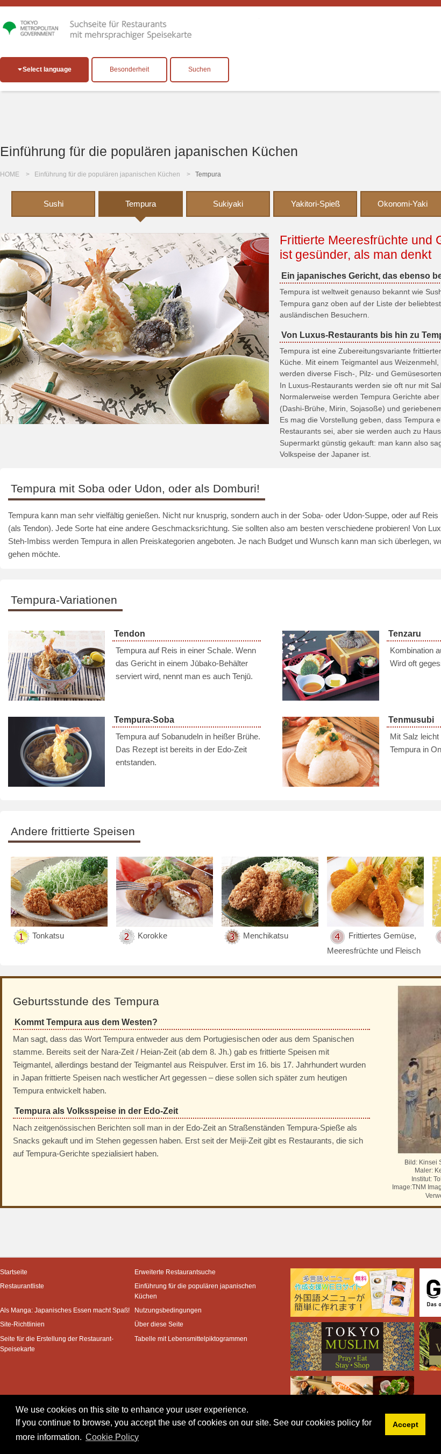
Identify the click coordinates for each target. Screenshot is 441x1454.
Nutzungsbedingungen (168, 1310)
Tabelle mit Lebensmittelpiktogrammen (190, 1339)
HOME (9, 174)
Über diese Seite (158, 1324)
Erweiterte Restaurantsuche (175, 1272)
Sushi (53, 203)
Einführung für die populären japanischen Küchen (107, 174)
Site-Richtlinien (22, 1324)
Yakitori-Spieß (315, 203)
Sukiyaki (228, 203)
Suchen (199, 69)
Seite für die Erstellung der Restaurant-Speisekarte (56, 1344)
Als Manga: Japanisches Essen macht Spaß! (65, 1310)
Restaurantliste (22, 1286)
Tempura (140, 203)
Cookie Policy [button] (112, 1437)
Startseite (13, 1272)
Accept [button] (405, 1424)
